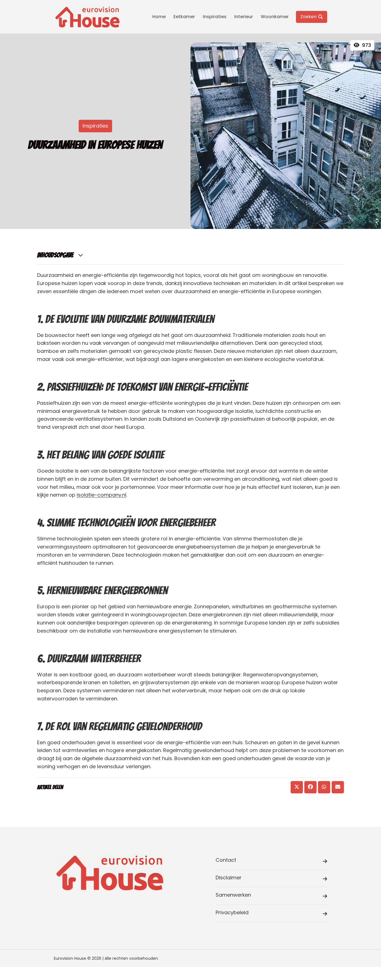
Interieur (243, 16)
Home (159, 16)
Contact (226, 859)
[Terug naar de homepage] (87, 17)
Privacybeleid (232, 912)
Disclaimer (229, 877)
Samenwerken (233, 894)
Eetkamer (184, 16)
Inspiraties (214, 16)
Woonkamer (275, 16)
